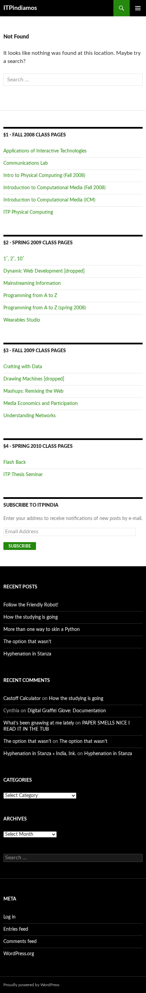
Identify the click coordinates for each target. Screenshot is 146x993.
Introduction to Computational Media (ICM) (49, 200)
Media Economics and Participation (40, 403)
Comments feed (20, 941)
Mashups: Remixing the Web (33, 391)
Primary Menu (138, 8)
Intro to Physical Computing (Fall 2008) (44, 175)
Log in (9, 917)
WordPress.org (18, 953)
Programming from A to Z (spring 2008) (44, 308)
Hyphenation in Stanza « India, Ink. (39, 753)
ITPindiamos (20, 8)
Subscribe (19, 546)
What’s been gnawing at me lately (38, 723)
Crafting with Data (22, 366)
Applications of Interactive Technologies (45, 151)
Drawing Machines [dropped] (33, 379)
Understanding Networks (29, 415)
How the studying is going (30, 617)
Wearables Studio (21, 320)
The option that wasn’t (27, 641)
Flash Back (14, 462)
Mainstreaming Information (32, 283)
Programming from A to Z (30, 295)
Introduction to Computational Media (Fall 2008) (54, 187)
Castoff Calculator (22, 698)
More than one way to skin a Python (41, 629)
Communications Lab (25, 163)
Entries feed (15, 929)
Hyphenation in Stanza (27, 654)
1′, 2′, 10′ (13, 259)
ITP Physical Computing (28, 212)
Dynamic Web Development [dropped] (44, 271)
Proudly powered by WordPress (31, 985)
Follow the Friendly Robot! (30, 605)
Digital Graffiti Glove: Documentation (67, 711)
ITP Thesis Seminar (23, 474)
